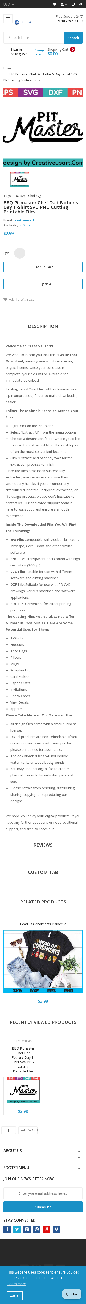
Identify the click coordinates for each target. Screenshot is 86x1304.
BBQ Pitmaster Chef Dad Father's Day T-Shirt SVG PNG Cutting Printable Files (23, 1059)
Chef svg (34, 195)
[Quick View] (61, 964)
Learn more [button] (16, 1284)
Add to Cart (44, 267)
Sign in (16, 49)
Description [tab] (43, 326)
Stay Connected (19, 1220)
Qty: (6, 253)
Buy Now (44, 284)
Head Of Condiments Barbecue (43, 924)
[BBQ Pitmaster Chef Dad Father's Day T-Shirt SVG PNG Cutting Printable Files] (19, 179)
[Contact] (73, 4)
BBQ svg (18, 195)
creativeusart (23, 220)
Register (21, 54)
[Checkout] (81, 4)
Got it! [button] (14, 1296)
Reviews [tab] (43, 845)
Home (7, 68)
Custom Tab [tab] (43, 872)
